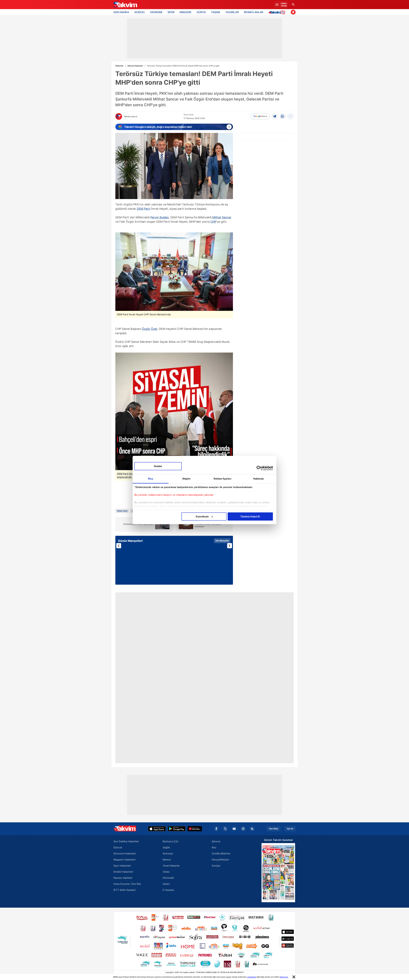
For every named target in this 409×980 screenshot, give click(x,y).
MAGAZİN (185, 12)
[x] (225, 828)
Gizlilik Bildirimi (221, 853)
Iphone (216, 841)
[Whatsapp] (282, 116)
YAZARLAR (232, 12)
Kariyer (216, 865)
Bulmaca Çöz (171, 841)
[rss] (252, 828)
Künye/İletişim (220, 859)
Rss (214, 847)
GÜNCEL (139, 12)
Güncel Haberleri (135, 66)
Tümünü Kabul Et (250, 516)
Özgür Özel (149, 329)
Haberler (119, 66)
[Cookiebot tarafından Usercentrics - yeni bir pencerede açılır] (259, 468)
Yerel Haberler (171, 865)
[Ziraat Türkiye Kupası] (293, 12)
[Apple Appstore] (157, 828)
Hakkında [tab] (258, 478)
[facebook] (216, 828)
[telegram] (274, 116)
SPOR (171, 12)
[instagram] (243, 828)
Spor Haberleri (122, 865)
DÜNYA (201, 12)
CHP (213, 221)
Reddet (158, 466)
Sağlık (166, 847)
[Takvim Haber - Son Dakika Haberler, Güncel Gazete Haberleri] (125, 5)
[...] (290, 116)
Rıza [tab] (150, 478)
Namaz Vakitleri (122, 877)
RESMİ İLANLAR (253, 12)
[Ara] (293, 5)
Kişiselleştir (202, 516)
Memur (167, 859)
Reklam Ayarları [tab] (222, 478)
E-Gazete (168, 890)
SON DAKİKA (121, 12)
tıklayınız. (284, 977)
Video (166, 871)
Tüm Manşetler (222, 540)
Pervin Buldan (159, 217)
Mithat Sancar (221, 217)
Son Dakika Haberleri (126, 841)
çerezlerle (251, 977)
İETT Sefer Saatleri (124, 890)
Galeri (166, 883)
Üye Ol (290, 829)
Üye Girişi (273, 829)
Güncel (117, 847)
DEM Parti (143, 208)
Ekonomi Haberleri (124, 853)
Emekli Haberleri (123, 871)
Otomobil (168, 877)
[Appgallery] (194, 828)
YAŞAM (215, 12)
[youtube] (234, 828)
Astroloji (168, 853)
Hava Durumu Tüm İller (127, 883)
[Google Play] (176, 828)
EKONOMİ (156, 12)
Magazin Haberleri (124, 859)
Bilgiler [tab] (186, 478)
